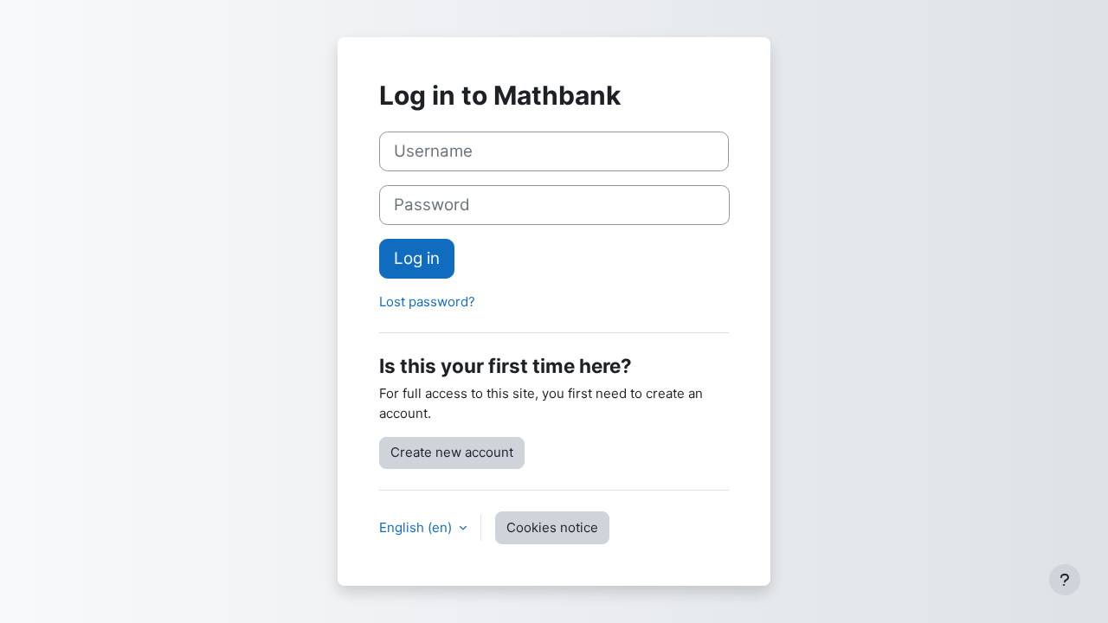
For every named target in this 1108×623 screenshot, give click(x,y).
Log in (417, 258)
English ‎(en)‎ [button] (417, 527)
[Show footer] (1064, 579)
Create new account (451, 452)
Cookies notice (552, 527)
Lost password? (427, 301)
